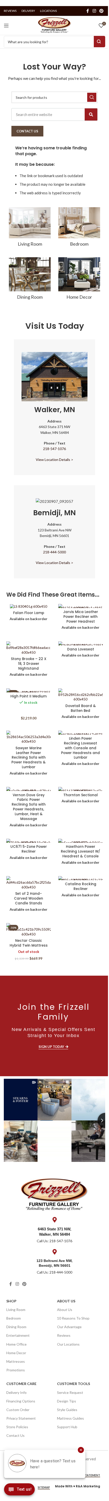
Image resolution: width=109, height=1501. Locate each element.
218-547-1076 (54, 449)
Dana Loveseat (80, 649)
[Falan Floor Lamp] (28, 606)
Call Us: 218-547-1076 (54, 1241)
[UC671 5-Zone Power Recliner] (28, 841)
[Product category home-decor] (79, 280)
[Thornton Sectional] (80, 789)
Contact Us (15, 1435)
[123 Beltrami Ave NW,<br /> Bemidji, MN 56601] (54, 1252)
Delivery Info (16, 1392)
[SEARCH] (91, 97)
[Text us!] (19, 1490)
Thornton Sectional (80, 795)
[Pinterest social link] (101, 11)
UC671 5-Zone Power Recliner (28, 849)
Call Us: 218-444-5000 (54, 1272)
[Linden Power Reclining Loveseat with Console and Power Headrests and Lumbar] (80, 733)
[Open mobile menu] (6, 25)
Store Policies (17, 1427)
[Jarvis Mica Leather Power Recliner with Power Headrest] (80, 606)
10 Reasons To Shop (73, 1318)
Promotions (15, 1370)
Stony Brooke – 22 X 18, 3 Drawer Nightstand (28, 663)
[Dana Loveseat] (80, 643)
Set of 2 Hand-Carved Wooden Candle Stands (28, 898)
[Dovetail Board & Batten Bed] (80, 695)
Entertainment (18, 1335)
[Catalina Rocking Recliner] (80, 878)
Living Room (15, 1309)
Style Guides (67, 1410)
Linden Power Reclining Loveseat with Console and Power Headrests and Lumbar (80, 748)
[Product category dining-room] (30, 280)
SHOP (11, 1301)
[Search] (91, 114)
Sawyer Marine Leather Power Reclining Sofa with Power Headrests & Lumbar (28, 758)
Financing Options (20, 1401)
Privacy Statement (21, 1418)
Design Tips (66, 1401)
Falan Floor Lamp (28, 613)
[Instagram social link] (94, 11)
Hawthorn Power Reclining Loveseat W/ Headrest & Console (80, 851)
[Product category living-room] (30, 228)
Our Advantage (69, 1327)
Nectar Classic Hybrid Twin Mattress (29, 943)
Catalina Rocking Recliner (80, 886)
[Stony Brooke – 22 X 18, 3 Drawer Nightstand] (28, 648)
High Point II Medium (28, 696)
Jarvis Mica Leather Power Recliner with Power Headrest (80, 616)
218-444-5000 (54, 552)
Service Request (70, 1392)
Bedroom (13, 1318)
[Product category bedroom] (79, 228)
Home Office (16, 1344)
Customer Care (21, 1383)
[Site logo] (54, 24)
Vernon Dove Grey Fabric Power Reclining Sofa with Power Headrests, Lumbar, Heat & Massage (29, 807)
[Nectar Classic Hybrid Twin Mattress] (28, 930)
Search (99, 41)
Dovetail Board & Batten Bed (80, 708)
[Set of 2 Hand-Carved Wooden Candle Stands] (28, 883)
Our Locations (68, 1344)
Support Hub (67, 1427)
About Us (66, 1301)
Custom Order (17, 1410)
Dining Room (16, 1327)
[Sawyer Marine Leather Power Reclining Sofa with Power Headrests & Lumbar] (28, 737)
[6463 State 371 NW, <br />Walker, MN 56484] (54, 1220)
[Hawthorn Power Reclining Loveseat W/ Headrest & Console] (80, 841)
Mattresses (15, 1361)
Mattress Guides (70, 1418)
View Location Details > (54, 459)
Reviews (63, 1335)
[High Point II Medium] (28, 690)
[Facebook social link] (88, 11)
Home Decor (16, 1353)
